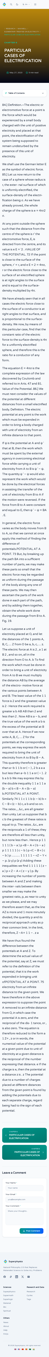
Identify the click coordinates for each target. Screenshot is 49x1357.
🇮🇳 (34, 1349)
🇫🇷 (19, 1349)
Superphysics (9, 1291)
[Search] (11, 4)
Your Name (11, 1183)
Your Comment (13, 1206)
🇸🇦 (30, 1349)
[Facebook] (4, 1276)
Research (10, 29)
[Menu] (35, 4)
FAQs (5, 1334)
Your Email (11, 1194)
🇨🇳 (23, 1349)
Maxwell (22, 29)
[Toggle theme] (17, 4)
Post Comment (33, 1231)
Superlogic (8, 1299)
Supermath (8, 1295)
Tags (29, 1299)
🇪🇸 (26, 1349)
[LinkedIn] (16, 1276)
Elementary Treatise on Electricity (21, 32)
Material (7, 1303)
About (6, 1326)
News (5, 1322)
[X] (22, 1276)
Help (5, 1330)
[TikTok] (10, 1276)
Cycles (30, 1295)
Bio (4, 1307)
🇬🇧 (15, 1349)
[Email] (28, 1276)
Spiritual (7, 1311)
